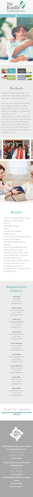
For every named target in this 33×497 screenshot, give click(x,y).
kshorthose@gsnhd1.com (17, 350)
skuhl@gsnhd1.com (16, 338)
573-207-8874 (16, 483)
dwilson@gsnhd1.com (16, 395)
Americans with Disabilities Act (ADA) (17, 413)
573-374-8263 (16, 474)
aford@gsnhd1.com (16, 327)
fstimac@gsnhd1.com (16, 361)
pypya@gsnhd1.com (16, 303)
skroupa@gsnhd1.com (16, 314)
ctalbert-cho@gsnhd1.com (16, 372)
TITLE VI (16, 414)
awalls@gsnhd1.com (16, 384)
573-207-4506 (15, 486)
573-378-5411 (16, 458)
